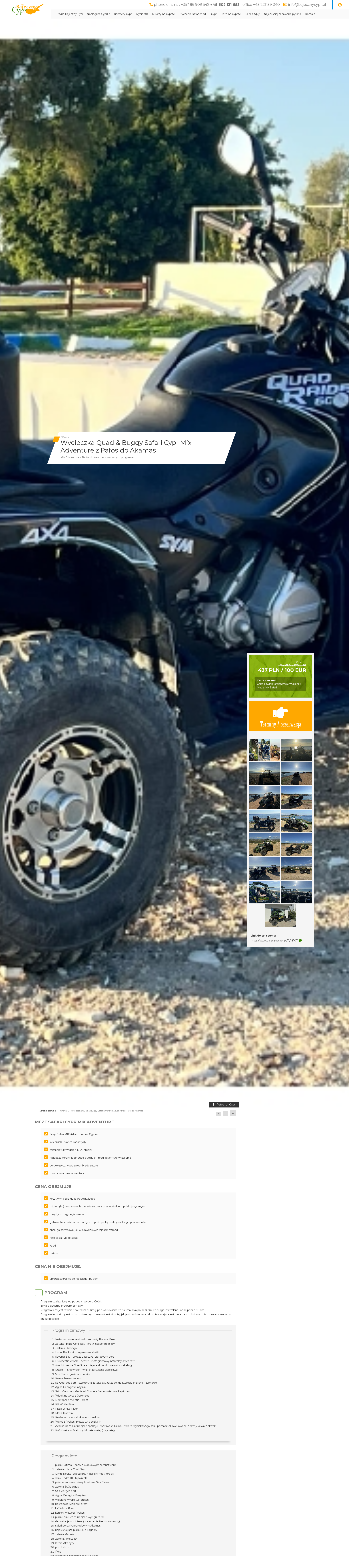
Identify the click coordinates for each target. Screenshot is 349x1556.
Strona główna (47, 1110)
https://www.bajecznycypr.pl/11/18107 (274, 940)
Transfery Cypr (123, 14)
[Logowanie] (339, 4)
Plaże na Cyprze (230, 14)
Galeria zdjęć (252, 14)
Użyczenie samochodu (192, 14)
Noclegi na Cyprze (98, 14)
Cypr (214, 14)
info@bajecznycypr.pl (307, 4)
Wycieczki (141, 14)
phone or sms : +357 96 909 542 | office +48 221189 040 (217, 4)
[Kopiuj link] (300, 940)
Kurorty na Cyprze (163, 14)
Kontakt (310, 14)
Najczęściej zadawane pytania (283, 14)
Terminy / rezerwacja (280, 724)
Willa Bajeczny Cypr (70, 14)
